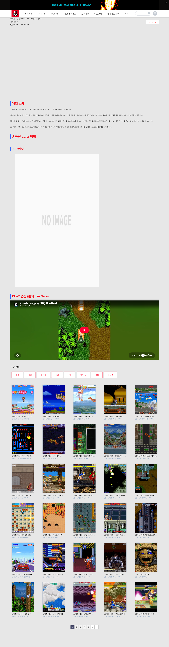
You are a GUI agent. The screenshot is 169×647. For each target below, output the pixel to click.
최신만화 (29, 14)
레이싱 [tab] (83, 375)
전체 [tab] (17, 375)
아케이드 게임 (113, 14)
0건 (11, 25)
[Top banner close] (166, 2)
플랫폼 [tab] (43, 375)
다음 (93, 627)
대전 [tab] (57, 375)
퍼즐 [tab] (30, 375)
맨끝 (97, 627)
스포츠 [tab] (110, 375)
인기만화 (42, 14)
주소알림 (98, 14)
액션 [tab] (97, 375)
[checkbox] (152, 22)
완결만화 (55, 14)
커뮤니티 (129, 14)
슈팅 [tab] (70, 375)
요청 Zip (85, 14)
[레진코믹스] (15, 13)
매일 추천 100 (70, 14)
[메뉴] (155, 13)
